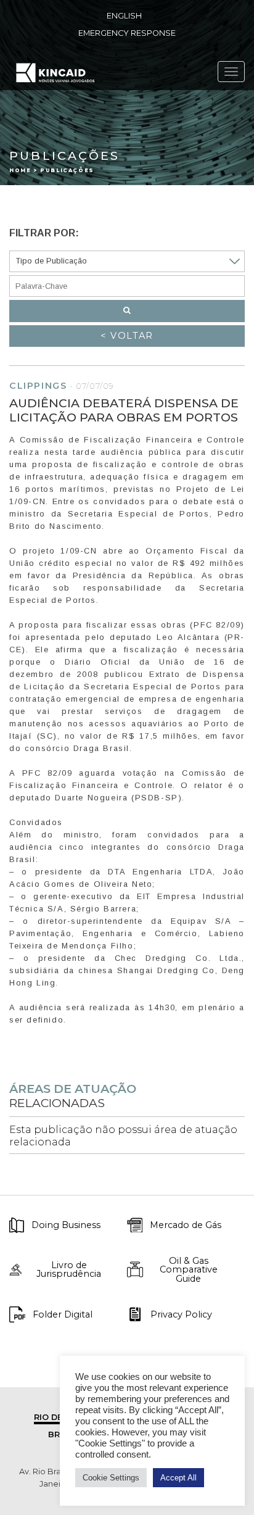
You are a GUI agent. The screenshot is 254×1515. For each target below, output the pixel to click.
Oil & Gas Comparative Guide (189, 1269)
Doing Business (65, 1225)
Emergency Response (127, 33)
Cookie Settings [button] (111, 1477)
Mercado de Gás (185, 1225)
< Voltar (127, 335)
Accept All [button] (178, 1477)
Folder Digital (62, 1314)
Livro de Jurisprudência (68, 1270)
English (124, 15)
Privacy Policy (181, 1314)
